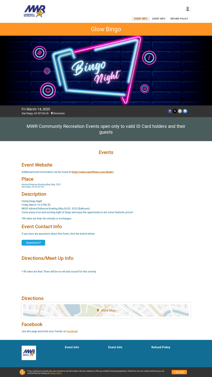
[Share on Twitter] (175, 111)
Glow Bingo (106, 29)
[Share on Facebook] (170, 111)
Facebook (72, 331)
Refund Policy (179, 18)
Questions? (33, 242)
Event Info (140, 18)
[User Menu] (187, 8)
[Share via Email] (180, 111)
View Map (108, 310)
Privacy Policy (55, 373)
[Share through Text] (185, 111)
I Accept (179, 372)
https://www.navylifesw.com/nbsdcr (93, 172)
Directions (59, 113)
